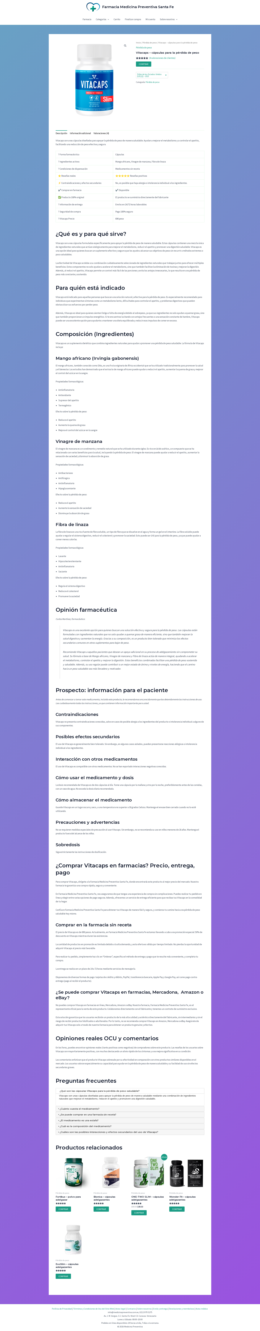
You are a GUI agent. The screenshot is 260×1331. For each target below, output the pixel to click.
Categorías (101, 19)
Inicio (138, 42)
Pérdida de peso (149, 42)
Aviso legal (121, 1308)
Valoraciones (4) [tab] (101, 133)
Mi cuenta (150, 19)
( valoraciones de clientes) (162, 57)
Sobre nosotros (167, 19)
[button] (107, 19)
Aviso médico (202, 1308)
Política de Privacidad (62, 1308)
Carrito (117, 19)
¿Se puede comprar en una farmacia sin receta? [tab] (88, 1114)
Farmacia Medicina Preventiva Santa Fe (138, 7)
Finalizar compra (133, 19)
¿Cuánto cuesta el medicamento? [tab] (79, 1108)
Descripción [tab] (61, 133)
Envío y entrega (160, 1308)
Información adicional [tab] (80, 133)
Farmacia (87, 19)
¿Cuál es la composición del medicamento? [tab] (85, 1126)
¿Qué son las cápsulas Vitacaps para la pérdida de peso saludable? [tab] (99, 1091)
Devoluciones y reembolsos (181, 1308)
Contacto (131, 1308)
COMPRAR (143, 64)
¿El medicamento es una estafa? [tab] (79, 1120)
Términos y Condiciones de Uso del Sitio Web (93, 1308)
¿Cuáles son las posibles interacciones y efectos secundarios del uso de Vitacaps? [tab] (109, 1132)
